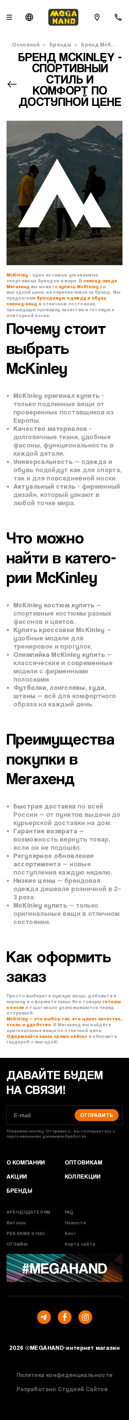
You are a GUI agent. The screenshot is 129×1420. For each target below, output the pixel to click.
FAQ (69, 1212)
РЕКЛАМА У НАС (26, 1233)
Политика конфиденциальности (65, 1374)
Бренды (60, 44)
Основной (26, 44)
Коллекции (83, 1176)
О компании (26, 1162)
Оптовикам (84, 1162)
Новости (75, 1222)
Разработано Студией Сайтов (62, 1388)
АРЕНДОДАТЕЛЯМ (29, 1212)
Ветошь (16, 1222)
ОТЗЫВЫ (17, 1244)
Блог (70, 1233)
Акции (17, 1176)
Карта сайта (80, 1244)
